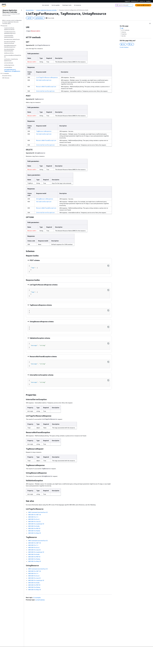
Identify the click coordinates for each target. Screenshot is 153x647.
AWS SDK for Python (34, 531)
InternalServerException (45, 91)
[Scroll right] (82, 5)
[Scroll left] (41, 5)
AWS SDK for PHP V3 (34, 528)
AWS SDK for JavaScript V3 (36, 524)
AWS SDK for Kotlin (34, 526)
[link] (73, 10)
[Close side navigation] (21, 10)
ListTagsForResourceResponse (47, 77)
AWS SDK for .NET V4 (34, 514)
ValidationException (43, 80)
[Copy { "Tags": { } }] (108, 266)
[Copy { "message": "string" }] (108, 343)
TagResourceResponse (43, 131)
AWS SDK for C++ (33, 517)
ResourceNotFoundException (46, 86)
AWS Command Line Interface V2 (38, 512)
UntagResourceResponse (44, 199)
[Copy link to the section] (25, 27)
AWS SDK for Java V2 (34, 521)
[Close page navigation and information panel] (150, 23)
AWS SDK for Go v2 (33, 519)
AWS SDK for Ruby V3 (34, 533)
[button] (34, 260)
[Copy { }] (108, 310)
